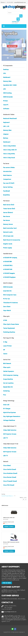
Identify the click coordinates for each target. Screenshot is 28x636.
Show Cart (18, 19)
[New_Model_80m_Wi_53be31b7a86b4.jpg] (7, 539)
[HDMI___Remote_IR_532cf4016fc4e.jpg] (7, 515)
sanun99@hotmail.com (20, 2)
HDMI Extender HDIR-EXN (8, 517)
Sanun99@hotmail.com (10, 611)
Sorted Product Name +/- (8, 495)
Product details (20, 516)
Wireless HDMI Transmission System (11, 542)
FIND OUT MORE (12, 46)
